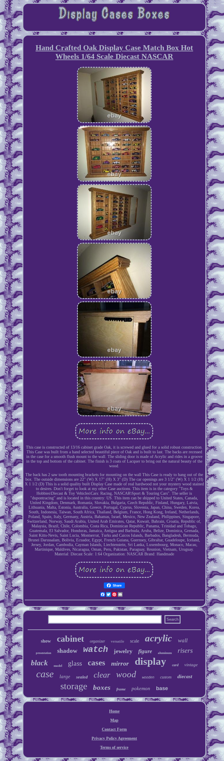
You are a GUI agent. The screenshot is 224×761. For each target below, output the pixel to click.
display (150, 661)
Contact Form (114, 729)
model (58, 665)
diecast (184, 676)
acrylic (158, 638)
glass (75, 663)
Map (114, 720)
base (162, 688)
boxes (102, 687)
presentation (43, 653)
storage (73, 686)
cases (96, 662)
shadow (67, 650)
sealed (82, 677)
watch (95, 650)
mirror (120, 663)
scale (134, 640)
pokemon (141, 688)
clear (102, 674)
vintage (191, 664)
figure (145, 651)
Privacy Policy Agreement (114, 738)
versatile (117, 641)
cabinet (70, 638)
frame (121, 689)
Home (114, 711)
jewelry (123, 651)
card (175, 665)
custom (166, 677)
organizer (97, 641)
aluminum (165, 653)
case (45, 674)
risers (185, 650)
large (65, 676)
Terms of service (114, 747)
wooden (148, 678)
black (39, 663)
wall (183, 640)
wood (126, 674)
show (46, 640)
